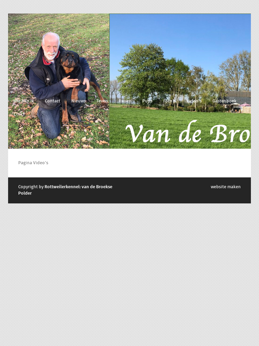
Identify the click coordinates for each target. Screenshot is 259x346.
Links (19, 114)
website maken (226, 187)
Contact (52, 101)
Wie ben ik (23, 101)
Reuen (125, 101)
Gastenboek (224, 101)
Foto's (169, 101)
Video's (194, 101)
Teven (102, 101)
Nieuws (78, 101)
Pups (147, 101)
